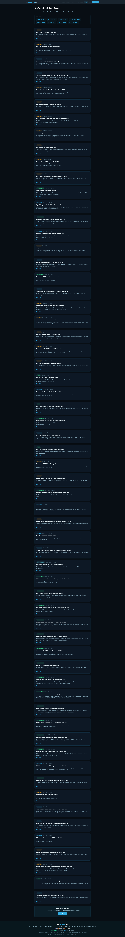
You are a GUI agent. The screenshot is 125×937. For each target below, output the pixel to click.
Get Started (95, 2)
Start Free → (62, 913)
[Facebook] (48, 934)
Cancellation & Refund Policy (64, 926)
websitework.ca (61, 934)
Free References (79, 2)
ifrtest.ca (75, 934)
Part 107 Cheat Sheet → (73, 22)
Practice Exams (35, 926)
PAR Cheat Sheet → (41, 22)
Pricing (73, 2)
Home (63, 2)
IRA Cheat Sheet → (51, 22)
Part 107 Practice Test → (75, 19)
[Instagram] (50, 934)
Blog (86, 2)
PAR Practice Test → (41, 19)
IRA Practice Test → (52, 19)
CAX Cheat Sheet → (62, 22)
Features (68, 2)
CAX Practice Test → (63, 19)
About (57, 926)
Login (90, 2)
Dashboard (41, 926)
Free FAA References (48, 926)
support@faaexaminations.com (90, 926)
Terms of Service (80, 926)
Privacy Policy (73, 926)
